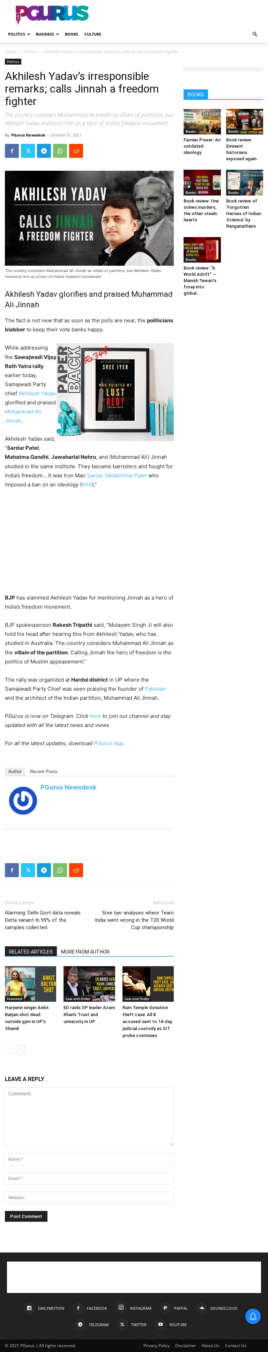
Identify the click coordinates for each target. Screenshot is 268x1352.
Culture (92, 34)
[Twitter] (28, 151)
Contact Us (235, 1346)
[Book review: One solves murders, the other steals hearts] (202, 182)
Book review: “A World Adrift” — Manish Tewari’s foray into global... (200, 280)
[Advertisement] (181, 15)
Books (71, 34)
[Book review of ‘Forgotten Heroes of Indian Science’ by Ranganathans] (244, 182)
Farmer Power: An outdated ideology (202, 146)
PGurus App (109, 743)
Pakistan (155, 688)
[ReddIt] (76, 151)
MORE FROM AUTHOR (85, 952)
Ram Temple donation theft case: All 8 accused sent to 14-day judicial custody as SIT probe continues (147, 1021)
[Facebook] (12, 151)
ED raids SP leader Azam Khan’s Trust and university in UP (89, 1014)
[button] (254, 34)
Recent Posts (44, 771)
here (95, 716)
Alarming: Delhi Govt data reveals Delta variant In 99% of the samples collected (43, 920)
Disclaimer (185, 1346)
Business (45, 34)
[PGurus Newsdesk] (23, 801)
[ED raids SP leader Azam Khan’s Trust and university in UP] (89, 983)
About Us (210, 1346)
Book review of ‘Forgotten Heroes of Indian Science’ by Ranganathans (243, 213)
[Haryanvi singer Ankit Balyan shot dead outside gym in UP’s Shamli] (30, 983)
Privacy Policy (156, 1346)
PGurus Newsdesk (28, 135)
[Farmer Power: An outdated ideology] (202, 121)
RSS (87, 484)
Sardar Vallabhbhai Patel (117, 475)
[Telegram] (44, 151)
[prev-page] (9, 1049)
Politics (16, 34)
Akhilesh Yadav (37, 393)
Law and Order (78, 998)
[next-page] (20, 1049)
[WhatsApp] (60, 151)
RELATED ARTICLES (31, 952)
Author (15, 771)
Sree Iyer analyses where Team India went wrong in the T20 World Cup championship (134, 920)
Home (11, 51)
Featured (14, 998)
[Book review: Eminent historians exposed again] (244, 121)
